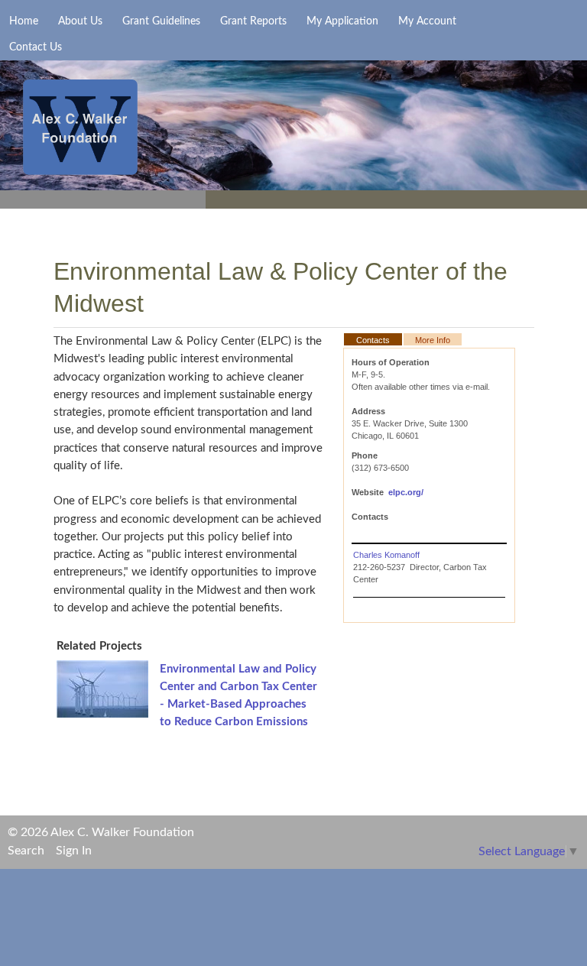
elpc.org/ (405, 492)
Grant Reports (253, 21)
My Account (427, 21)
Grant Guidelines (161, 21)
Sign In (74, 850)
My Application (342, 21)
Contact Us (35, 47)
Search (26, 850)
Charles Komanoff (386, 554)
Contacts (373, 340)
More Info (432, 340)
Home (23, 21)
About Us (80, 21)
